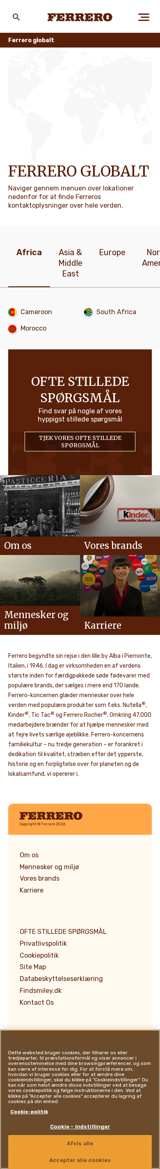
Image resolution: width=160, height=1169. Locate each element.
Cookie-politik (29, 1112)
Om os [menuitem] (29, 855)
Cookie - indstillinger (80, 1127)
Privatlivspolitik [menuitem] (43, 943)
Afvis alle (80, 1143)
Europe (112, 252)
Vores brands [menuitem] (39, 878)
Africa (29, 252)
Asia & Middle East (70, 263)
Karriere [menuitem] (31, 890)
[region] (80, 1099)
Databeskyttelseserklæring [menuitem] (61, 979)
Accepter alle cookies (80, 1160)
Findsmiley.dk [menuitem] (41, 991)
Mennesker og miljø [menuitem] (49, 867)
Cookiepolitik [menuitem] (39, 955)
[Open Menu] (143, 17)
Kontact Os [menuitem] (37, 1002)
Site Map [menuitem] (33, 967)
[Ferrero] (80, 17)
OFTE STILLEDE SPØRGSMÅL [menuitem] (63, 932)
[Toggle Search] (16, 17)
